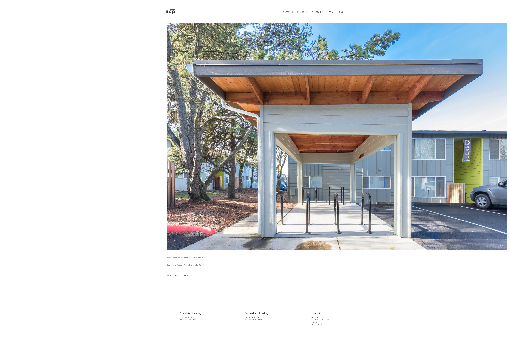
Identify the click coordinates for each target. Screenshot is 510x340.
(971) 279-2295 (316, 317)
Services (302, 12)
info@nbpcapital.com (320, 320)
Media (330, 12)
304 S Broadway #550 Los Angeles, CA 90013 (253, 318)
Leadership (317, 12)
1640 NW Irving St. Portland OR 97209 (188, 318)
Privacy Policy (317, 324)
